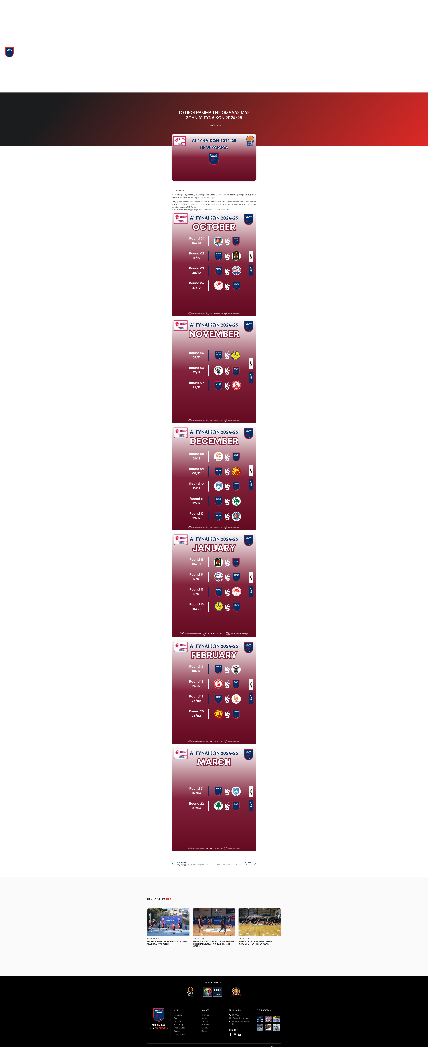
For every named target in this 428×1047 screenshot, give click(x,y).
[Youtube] (408, 52)
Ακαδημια (45, 52)
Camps (84, 52)
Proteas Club (73, 52)
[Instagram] (403, 52)
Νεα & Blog (58, 52)
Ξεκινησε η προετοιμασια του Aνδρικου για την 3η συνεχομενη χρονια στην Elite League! (213, 943)
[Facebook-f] (397, 52)
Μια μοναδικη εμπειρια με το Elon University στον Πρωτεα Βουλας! (255, 942)
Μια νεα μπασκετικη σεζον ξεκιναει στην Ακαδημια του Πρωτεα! (167, 942)
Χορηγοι (92, 52)
